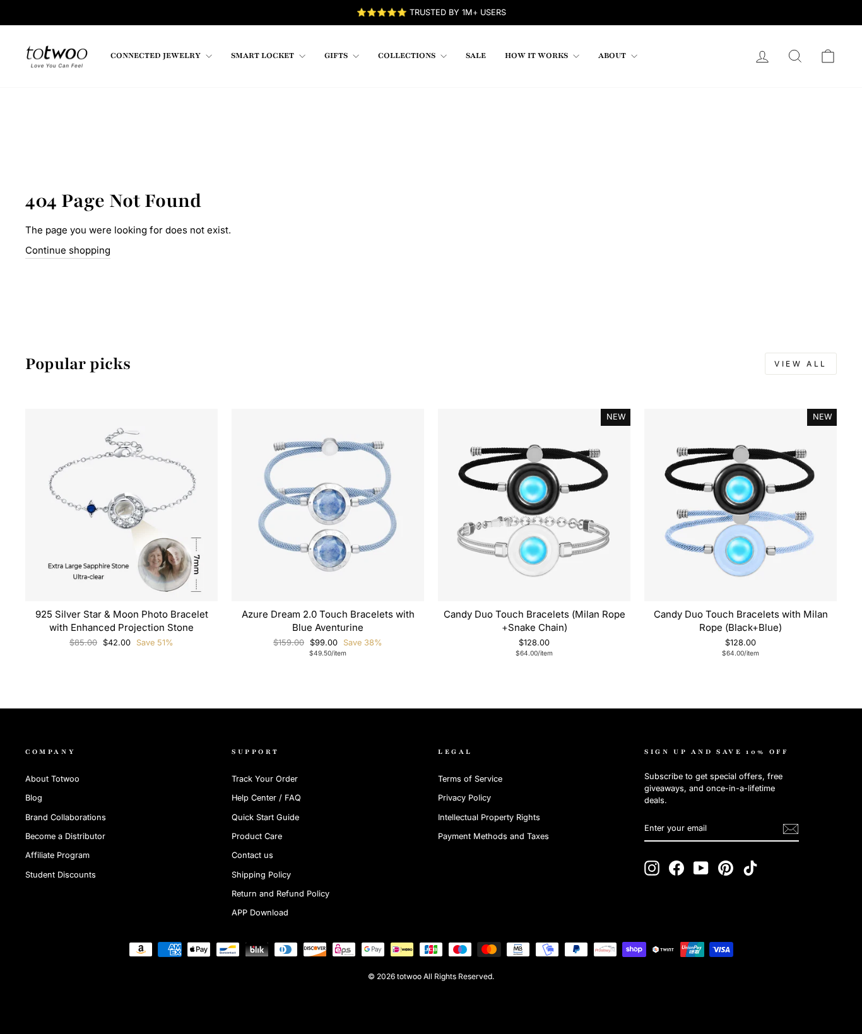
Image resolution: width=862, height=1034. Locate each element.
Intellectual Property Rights (489, 817)
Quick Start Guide (265, 817)
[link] (56, 56)
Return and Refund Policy (280, 893)
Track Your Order (265, 779)
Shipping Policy (261, 874)
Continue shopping (67, 250)
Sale (476, 55)
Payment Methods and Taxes (493, 836)
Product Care (257, 836)
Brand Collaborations (65, 817)
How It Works (537, 55)
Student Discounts (60, 874)
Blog (33, 797)
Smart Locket (263, 55)
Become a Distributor (65, 836)
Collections (407, 55)
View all (800, 363)
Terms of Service (470, 779)
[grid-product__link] (121, 505)
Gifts (337, 55)
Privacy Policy (464, 797)
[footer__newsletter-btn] (790, 829)
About (613, 55)
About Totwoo (52, 779)
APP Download (260, 912)
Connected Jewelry (156, 55)
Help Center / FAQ (266, 797)
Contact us (252, 855)
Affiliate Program (57, 855)
